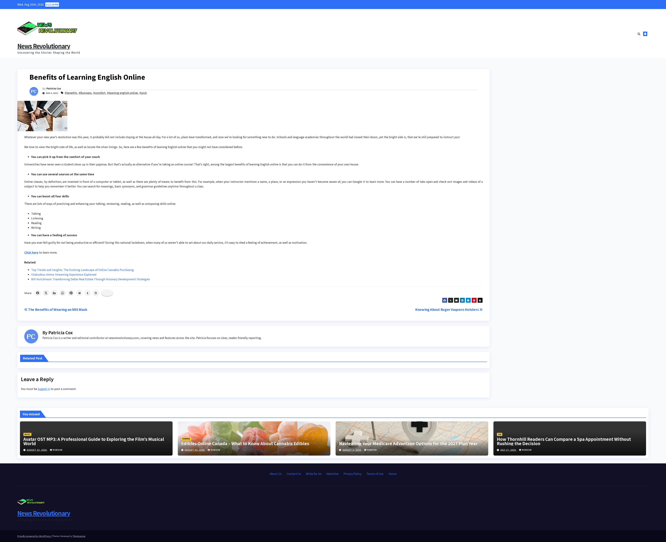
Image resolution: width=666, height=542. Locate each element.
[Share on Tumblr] (87, 293)
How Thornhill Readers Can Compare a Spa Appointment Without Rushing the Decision (564, 441)
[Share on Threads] (96, 293)
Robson (57, 449)
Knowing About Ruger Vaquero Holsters (447, 309)
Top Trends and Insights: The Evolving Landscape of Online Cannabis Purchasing (82, 270)
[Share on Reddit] (79, 293)
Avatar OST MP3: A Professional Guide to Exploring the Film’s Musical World (93, 441)
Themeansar (79, 536)
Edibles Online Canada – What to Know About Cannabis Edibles (245, 443)
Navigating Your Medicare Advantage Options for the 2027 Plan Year (408, 443)
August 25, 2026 (37, 449)
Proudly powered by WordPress (34, 536)
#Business (85, 93)
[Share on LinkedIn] (54, 293)
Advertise (332, 474)
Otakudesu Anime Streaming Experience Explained (63, 274)
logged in (44, 389)
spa (499, 434)
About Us (276, 474)
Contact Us (294, 474)
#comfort (99, 93)
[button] (639, 34)
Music (27, 434)
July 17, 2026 (508, 449)
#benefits (71, 93)
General (186, 438)
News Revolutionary (43, 46)
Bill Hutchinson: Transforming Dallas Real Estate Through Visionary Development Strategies (90, 279)
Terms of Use (374, 474)
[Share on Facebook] (37, 293)
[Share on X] (46, 293)
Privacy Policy (352, 474)
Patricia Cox (53, 88)
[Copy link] (107, 293)
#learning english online (122, 93)
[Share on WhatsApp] (62, 293)
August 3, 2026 (352, 449)
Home (392, 474)
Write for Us (313, 474)
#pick (143, 93)
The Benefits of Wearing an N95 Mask (57, 309)
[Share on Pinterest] (71, 293)
